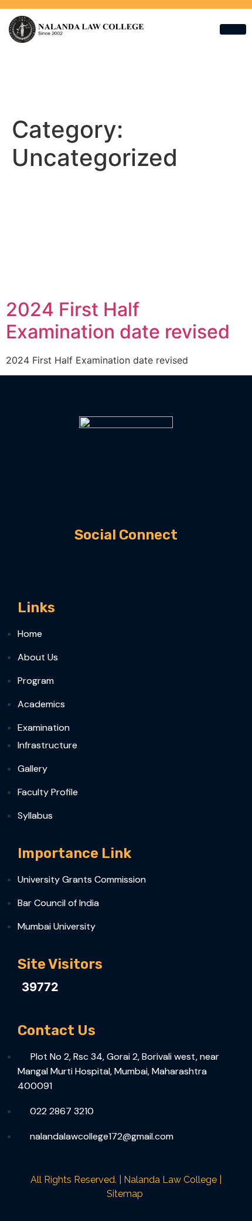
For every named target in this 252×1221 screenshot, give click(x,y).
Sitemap (125, 1193)
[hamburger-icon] (233, 29)
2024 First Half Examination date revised (118, 320)
